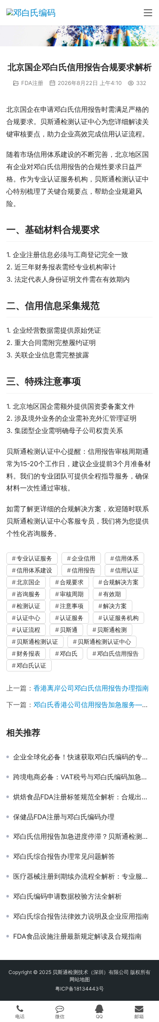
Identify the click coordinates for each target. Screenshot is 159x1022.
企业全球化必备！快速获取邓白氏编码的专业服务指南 (83, 757)
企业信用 (83, 558)
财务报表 (28, 653)
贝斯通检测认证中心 (104, 641)
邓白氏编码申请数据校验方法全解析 (67, 896)
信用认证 (127, 570)
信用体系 (127, 558)
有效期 (112, 593)
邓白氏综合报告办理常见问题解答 (64, 856)
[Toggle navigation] (148, 12)
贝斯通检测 (112, 629)
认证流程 (28, 629)
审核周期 (72, 593)
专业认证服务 (34, 558)
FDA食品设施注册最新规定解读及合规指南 (77, 936)
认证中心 (28, 617)
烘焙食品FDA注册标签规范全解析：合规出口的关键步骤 (83, 797)
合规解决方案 (121, 582)
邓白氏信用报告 (118, 653)
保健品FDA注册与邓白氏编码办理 (63, 817)
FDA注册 (32, 82)
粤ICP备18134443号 (79, 988)
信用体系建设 (34, 570)
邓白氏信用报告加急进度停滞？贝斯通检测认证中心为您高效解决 (83, 836)
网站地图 (80, 979)
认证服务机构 (121, 617)
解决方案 (115, 605)
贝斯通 (69, 629)
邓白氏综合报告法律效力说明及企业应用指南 (81, 916)
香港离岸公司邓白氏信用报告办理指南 (91, 688)
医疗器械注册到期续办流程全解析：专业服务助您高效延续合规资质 (83, 876)
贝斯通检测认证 (37, 641)
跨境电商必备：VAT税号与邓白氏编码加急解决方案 (83, 777)
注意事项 (72, 605)
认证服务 (72, 617)
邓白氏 (69, 653)
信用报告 (83, 570)
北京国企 (28, 582)
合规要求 (72, 582)
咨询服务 (28, 593)
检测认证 (28, 605)
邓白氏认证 (31, 665)
